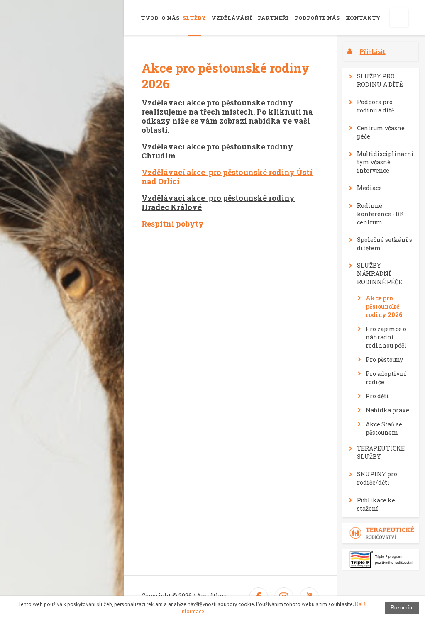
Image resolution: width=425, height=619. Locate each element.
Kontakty (363, 18)
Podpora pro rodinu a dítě (375, 106)
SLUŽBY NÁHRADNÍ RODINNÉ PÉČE (379, 273)
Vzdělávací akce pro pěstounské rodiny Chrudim (217, 151)
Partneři (273, 18)
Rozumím (402, 607)
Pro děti (377, 396)
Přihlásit (373, 51)
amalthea (67, 16)
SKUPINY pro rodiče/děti (377, 478)
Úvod (150, 18)
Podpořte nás (317, 18)
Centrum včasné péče (381, 132)
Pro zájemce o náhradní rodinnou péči (386, 337)
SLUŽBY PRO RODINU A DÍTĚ (380, 80)
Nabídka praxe (387, 410)
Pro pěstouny (384, 359)
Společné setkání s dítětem (384, 244)
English (399, 17)
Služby (194, 18)
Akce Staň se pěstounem (384, 428)
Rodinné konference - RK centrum (380, 214)
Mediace (369, 188)
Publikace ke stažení (376, 504)
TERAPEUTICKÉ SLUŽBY (381, 452)
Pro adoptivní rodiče (386, 378)
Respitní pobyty (173, 224)
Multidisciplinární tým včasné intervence (385, 162)
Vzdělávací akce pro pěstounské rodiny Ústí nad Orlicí (227, 176)
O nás (170, 18)
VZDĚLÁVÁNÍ (231, 18)
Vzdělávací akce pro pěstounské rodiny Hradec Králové (218, 202)
